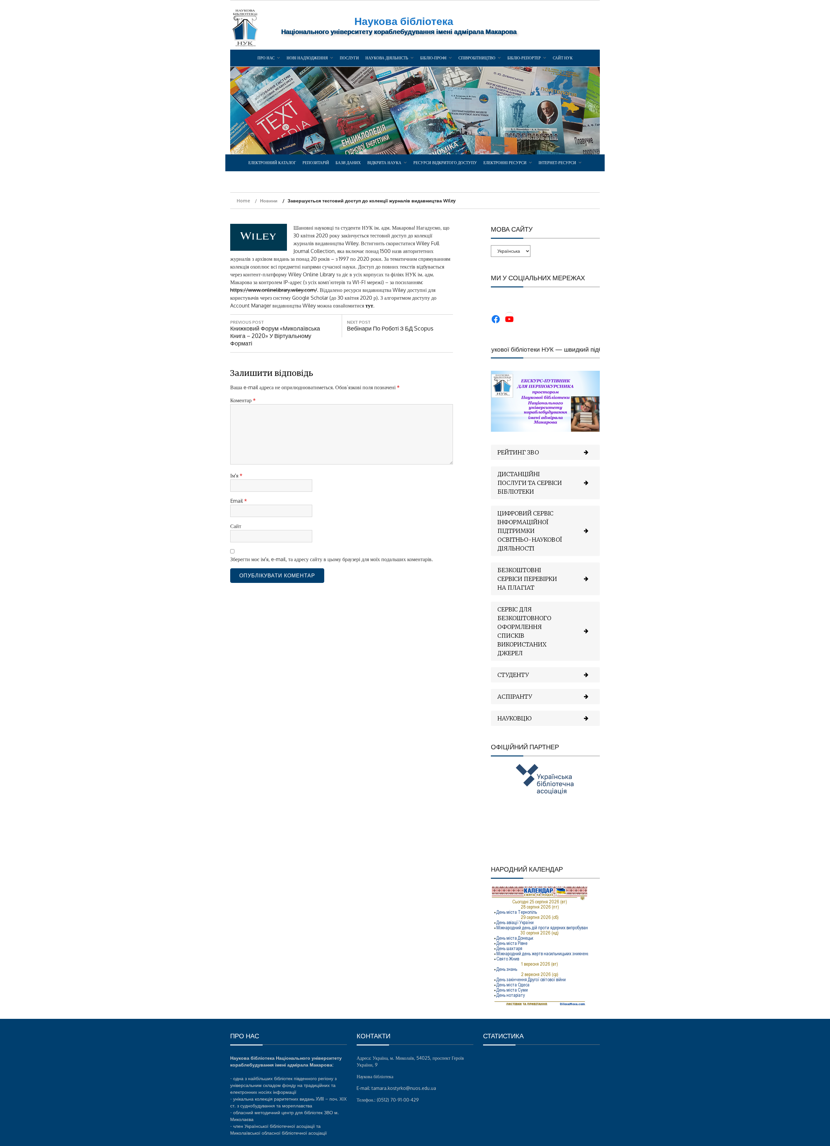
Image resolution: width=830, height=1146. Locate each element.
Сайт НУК (563, 57)
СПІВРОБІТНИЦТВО (476, 57)
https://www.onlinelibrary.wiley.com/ (273, 290)
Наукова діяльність (386, 57)
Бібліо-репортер (524, 57)
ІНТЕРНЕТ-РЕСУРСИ (557, 162)
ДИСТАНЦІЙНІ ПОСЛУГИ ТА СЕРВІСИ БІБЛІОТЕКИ (529, 482)
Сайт (235, 526)
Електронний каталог (272, 162)
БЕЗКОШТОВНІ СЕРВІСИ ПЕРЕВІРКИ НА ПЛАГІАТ (527, 578)
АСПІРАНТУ (514, 696)
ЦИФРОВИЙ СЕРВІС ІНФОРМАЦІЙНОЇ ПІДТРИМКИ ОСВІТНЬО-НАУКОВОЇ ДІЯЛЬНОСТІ (529, 531)
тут (369, 305)
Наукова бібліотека (403, 21)
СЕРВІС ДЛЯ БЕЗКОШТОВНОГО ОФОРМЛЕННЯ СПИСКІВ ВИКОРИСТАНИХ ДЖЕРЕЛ (524, 631)
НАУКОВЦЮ (514, 718)
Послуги (349, 57)
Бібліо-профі (433, 57)
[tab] (545, 452)
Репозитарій (315, 162)
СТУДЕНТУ (513, 675)
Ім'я (236, 475)
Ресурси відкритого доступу (445, 162)
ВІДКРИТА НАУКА (384, 162)
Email (238, 501)
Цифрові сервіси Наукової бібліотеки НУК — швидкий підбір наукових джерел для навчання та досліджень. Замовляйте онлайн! (598, 349)
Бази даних (348, 162)
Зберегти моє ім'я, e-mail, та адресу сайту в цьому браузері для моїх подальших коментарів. (331, 559)
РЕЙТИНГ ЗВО (518, 452)
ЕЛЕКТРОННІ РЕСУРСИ (505, 162)
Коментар (243, 400)
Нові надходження (307, 57)
